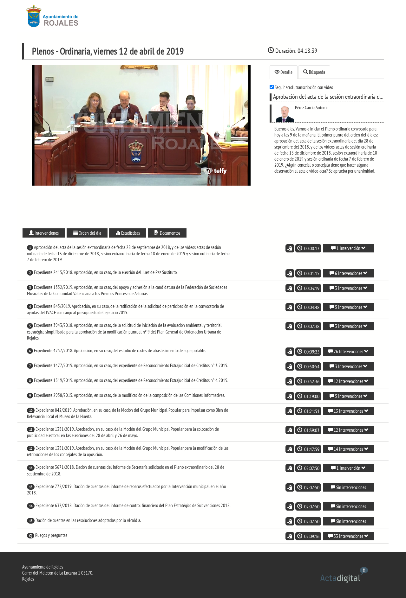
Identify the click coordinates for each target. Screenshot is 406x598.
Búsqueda (316, 72)
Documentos (169, 233)
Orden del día (89, 233)
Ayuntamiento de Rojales (42, 567)
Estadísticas (130, 233)
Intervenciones (46, 233)
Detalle (285, 72)
